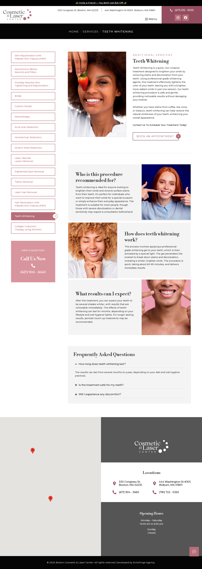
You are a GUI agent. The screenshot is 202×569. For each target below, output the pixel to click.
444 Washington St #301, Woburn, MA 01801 (130, 10)
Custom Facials (23, 106)
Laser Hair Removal (26, 192)
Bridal (18, 96)
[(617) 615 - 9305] (171, 10)
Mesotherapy (22, 116)
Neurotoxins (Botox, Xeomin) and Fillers (26, 71)
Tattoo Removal (24, 181)
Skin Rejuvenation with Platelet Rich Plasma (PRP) (30, 57)
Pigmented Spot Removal (29, 171)
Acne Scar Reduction (27, 127)
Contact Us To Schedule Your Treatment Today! (160, 125)
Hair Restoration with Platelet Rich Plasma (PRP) (30, 204)
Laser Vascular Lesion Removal (24, 160)
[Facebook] (185, 18)
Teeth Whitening (24, 216)
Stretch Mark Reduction (28, 147)
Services (90, 31)
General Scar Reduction (28, 137)
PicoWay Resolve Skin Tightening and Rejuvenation (31, 84)
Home (74, 31)
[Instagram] (178, 18)
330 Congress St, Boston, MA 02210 (77, 10)
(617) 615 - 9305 (184, 10)
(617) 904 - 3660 (33, 272)
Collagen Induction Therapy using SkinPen (28, 228)
